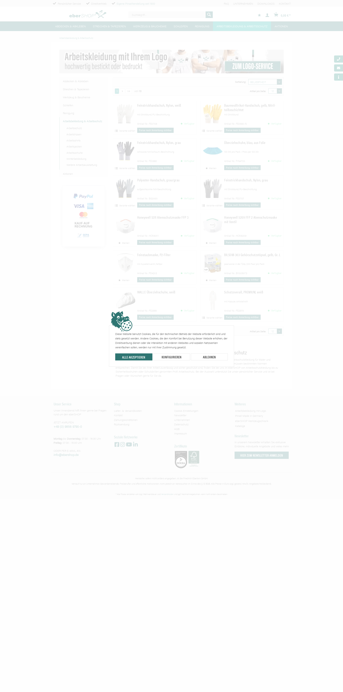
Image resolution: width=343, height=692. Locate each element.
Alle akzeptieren (133, 357)
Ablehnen (209, 357)
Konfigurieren (172, 357)
